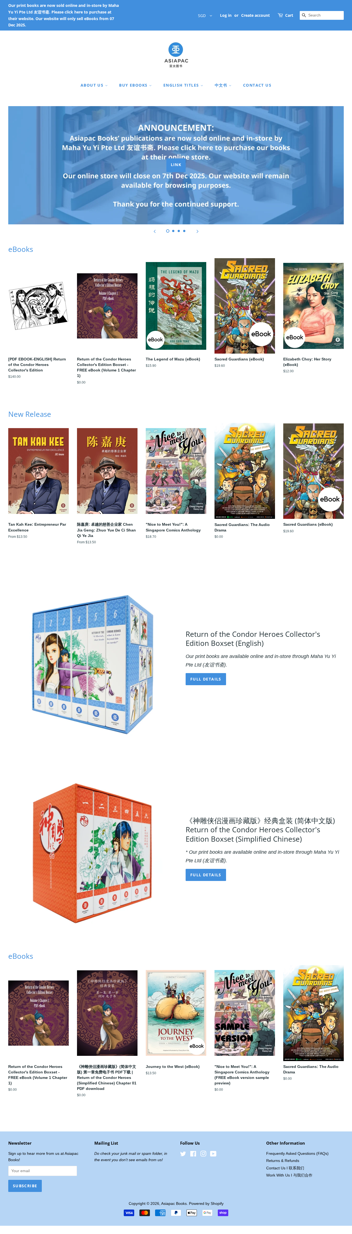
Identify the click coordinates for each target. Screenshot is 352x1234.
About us (93, 85)
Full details (205, 679)
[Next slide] (197, 231)
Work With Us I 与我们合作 (289, 1175)
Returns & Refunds (282, 1161)
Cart (289, 15)
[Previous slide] (154, 231)
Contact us (257, 85)
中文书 (222, 85)
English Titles (181, 85)
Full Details (205, 874)
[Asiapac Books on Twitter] (183, 1155)
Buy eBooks (134, 85)
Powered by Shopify (206, 1204)
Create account (255, 15)
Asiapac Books (174, 1204)
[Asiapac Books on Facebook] (193, 1155)
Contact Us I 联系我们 (285, 1168)
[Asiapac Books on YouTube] (213, 1155)
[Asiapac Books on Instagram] (203, 1155)
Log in (226, 15)
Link (176, 164)
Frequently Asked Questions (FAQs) (297, 1154)
